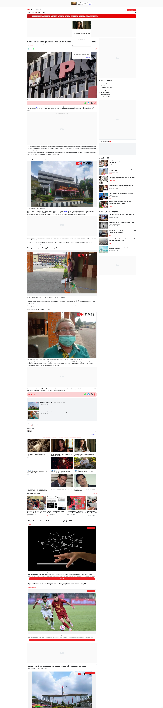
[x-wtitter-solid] (92, 103)
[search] (125, 10)
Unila (65, 211)
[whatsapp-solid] (85, 103)
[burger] (135, 12)
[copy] (95, 103)
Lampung (34, 107)
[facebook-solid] (88, 103)
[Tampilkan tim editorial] (96, 431)
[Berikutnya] (97, 502)
